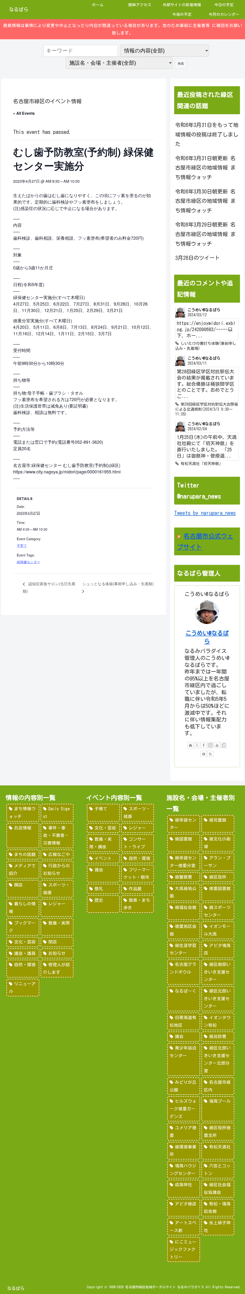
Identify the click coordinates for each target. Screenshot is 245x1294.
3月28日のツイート (197, 258)
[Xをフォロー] (197, 745)
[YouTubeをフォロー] (217, 745)
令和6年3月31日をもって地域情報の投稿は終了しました (206, 134)
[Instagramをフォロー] (210, 745)
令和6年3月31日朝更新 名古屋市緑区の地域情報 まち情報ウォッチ (205, 168)
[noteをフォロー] (224, 745)
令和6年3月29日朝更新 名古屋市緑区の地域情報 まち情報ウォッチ (205, 234)
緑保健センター (28, 561)
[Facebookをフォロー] (203, 745)
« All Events (24, 113)
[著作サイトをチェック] (190, 745)
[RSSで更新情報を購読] (210, 754)
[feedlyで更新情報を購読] (203, 754)
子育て (22, 545)
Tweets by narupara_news (205, 513)
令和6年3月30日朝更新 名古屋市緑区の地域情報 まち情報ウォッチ (205, 201)
